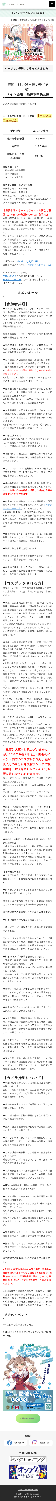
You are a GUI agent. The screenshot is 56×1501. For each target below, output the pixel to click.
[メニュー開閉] (52, 4)
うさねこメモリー (12, 279)
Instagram (44, 1442)
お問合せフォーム (28, 1418)
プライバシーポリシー (28, 1489)
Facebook (18, 1442)
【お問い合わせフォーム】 (38, 264)
